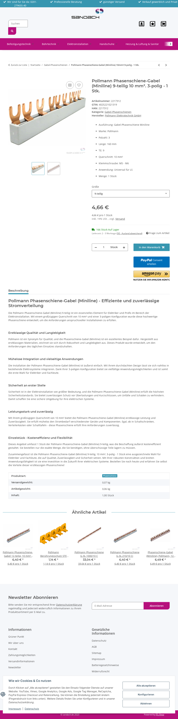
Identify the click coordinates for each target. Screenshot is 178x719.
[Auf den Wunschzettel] (79, 85)
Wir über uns (16, 643)
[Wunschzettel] (152, 24)
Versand (120, 218)
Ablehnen (146, 703)
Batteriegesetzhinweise (105, 665)
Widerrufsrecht (101, 671)
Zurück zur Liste (19, 64)
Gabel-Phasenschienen (118, 112)
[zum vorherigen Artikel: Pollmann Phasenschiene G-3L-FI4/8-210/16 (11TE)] (159, 65)
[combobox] (131, 193)
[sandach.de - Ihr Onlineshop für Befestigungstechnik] (88, 13)
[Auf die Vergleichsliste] (70, 85)
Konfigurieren (146, 694)
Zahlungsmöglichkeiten (21, 655)
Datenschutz (32, 708)
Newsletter (14, 667)
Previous (8, 545)
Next (169, 545)
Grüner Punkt (16, 636)
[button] (141, 24)
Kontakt (12, 649)
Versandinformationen (21, 661)
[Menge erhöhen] (124, 247)
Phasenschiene (109, 476)
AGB (94, 646)
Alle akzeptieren (146, 685)
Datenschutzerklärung (69, 604)
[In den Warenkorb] (11, 76)
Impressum (15, 708)
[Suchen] (12, 31)
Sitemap (96, 653)
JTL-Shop (160, 714)
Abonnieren (157, 605)
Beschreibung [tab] (18, 290)
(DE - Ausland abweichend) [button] (129, 233)
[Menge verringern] (96, 247)
